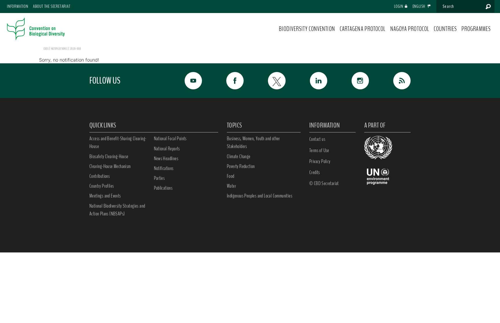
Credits (314, 172)
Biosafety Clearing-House (108, 156)
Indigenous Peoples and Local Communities (259, 195)
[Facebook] (229, 80)
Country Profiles (101, 185)
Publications (163, 187)
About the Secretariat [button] (52, 6)
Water (231, 185)
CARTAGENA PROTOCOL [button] (363, 29)
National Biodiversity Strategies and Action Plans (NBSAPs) (117, 209)
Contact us (317, 139)
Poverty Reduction (241, 166)
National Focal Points (170, 138)
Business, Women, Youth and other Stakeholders (253, 142)
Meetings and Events (105, 195)
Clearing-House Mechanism (110, 166)
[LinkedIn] (312, 80)
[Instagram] (354, 80)
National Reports (167, 148)
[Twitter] (270, 80)
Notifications (164, 168)
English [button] (419, 6)
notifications (59, 48)
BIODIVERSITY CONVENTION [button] (307, 29)
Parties (159, 178)
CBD (45, 48)
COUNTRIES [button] (445, 29)
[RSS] (395, 80)
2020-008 (75, 48)
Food (230, 176)
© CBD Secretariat (324, 183)
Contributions (99, 176)
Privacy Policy (319, 161)
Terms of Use (319, 150)
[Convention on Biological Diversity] (36, 29)
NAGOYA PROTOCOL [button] (409, 29)
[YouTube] (187, 80)
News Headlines (166, 158)
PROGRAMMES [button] (476, 29)
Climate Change (239, 156)
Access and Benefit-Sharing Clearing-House (117, 142)
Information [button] (17, 6)
